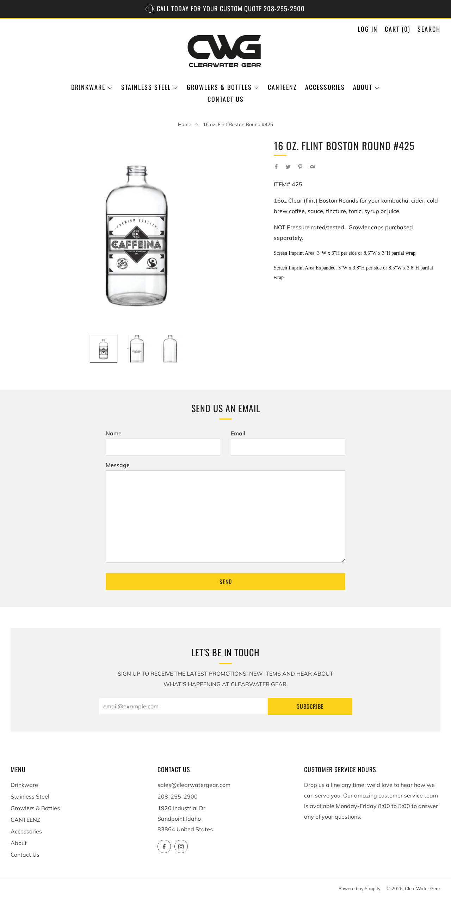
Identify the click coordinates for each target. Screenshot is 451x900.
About (362, 87)
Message (118, 464)
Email (238, 433)
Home (184, 124)
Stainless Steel (146, 87)
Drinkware (88, 87)
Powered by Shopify (360, 888)
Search (429, 28)
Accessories (325, 87)
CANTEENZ (282, 87)
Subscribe (310, 706)
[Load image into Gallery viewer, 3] (170, 348)
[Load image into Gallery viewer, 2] (136, 348)
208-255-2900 (177, 796)
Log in (368, 28)
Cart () (397, 28)
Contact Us (226, 99)
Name (114, 433)
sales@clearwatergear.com (193, 784)
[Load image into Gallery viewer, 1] (103, 348)
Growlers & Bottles (219, 87)
